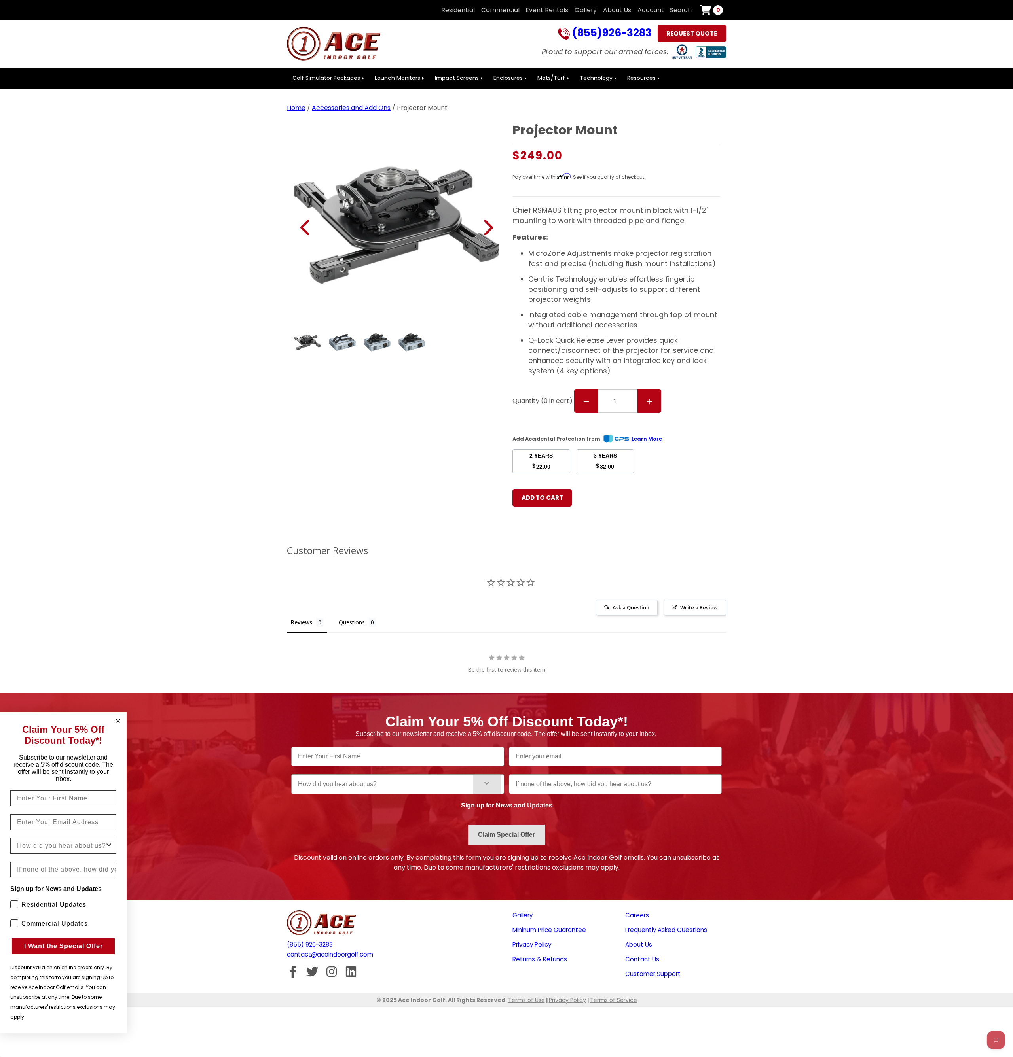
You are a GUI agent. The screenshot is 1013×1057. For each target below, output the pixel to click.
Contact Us (642, 959)
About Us (617, 10)
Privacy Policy (531, 944)
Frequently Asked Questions (666, 930)
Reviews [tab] (301, 622)
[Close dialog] (118, 721)
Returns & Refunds (539, 959)
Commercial (500, 10)
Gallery (586, 10)
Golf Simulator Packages (326, 78)
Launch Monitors (397, 78)
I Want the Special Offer (63, 946)
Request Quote (691, 33)
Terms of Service (613, 1000)
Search (681, 10)
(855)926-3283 (611, 34)
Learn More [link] (647, 438)
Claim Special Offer (506, 834)
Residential (458, 10)
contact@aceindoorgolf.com (330, 954)
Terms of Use (526, 1000)
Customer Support (653, 974)
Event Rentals (546, 10)
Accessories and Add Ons (351, 107)
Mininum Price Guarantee (549, 930)
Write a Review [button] (699, 607)
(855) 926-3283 (310, 944)
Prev (306, 227)
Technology (596, 78)
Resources (641, 78)
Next (488, 227)
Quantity (542, 400)
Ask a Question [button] (631, 607)
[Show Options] (487, 784)
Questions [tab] (352, 622)
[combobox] (385, 784)
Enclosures (508, 78)
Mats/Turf (551, 78)
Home (296, 107)
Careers (637, 915)
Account (650, 10)
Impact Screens (457, 78)
